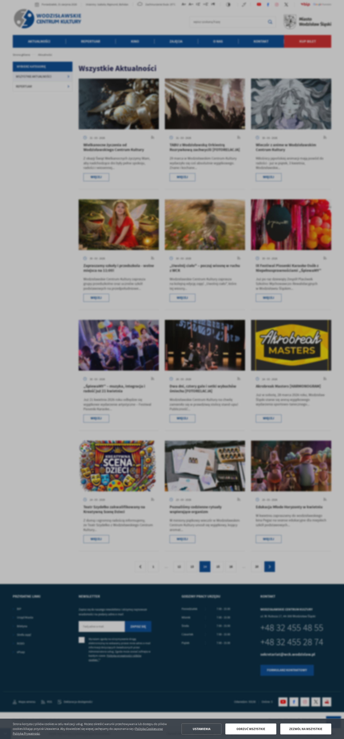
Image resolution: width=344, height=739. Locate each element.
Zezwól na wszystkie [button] (305, 729)
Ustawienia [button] (201, 729)
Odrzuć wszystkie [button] (250, 729)
